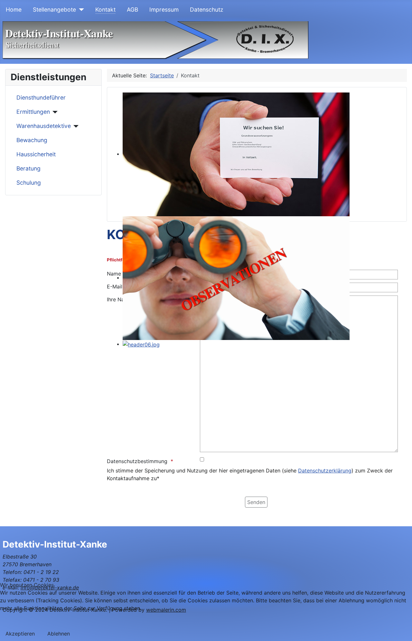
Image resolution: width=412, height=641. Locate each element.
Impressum (164, 9)
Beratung (28, 168)
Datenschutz (206, 9)
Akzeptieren (20, 633)
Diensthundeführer (41, 97)
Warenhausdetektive (43, 125)
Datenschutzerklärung (324, 470)
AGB (132, 9)
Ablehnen (58, 633)
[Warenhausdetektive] (75, 126)
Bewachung (31, 140)
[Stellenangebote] (80, 9)
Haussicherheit (36, 154)
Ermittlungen (33, 111)
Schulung (28, 182)
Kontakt (105, 9)
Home (14, 9)
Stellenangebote (54, 9)
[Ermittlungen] (54, 112)
